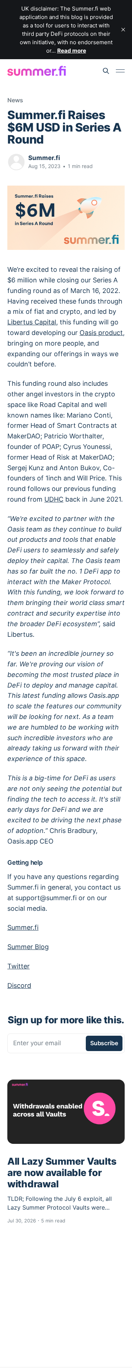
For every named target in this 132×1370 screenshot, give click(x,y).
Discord (19, 985)
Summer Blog (28, 947)
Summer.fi (44, 157)
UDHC (53, 499)
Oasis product (101, 332)
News (15, 100)
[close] (123, 29)
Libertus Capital (31, 322)
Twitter (18, 966)
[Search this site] (106, 71)
